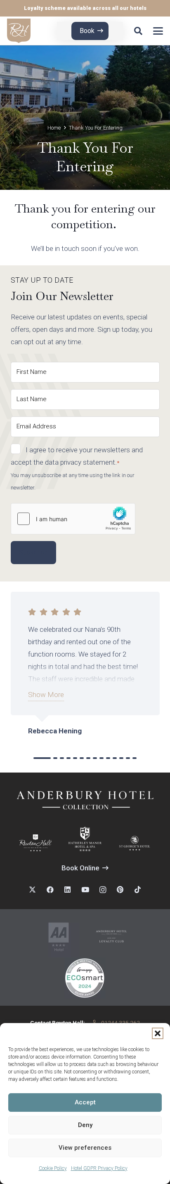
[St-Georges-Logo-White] (134, 843)
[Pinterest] (120, 890)
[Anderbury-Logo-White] (85, 799)
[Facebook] (50, 890)
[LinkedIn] (67, 890)
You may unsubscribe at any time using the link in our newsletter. (73, 481)
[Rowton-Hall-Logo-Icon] (19, 31)
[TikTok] (137, 890)
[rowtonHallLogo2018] (35, 842)
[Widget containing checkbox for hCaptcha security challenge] (73, 518)
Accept (85, 1102)
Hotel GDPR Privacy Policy (99, 1168)
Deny (85, 1125)
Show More (46, 694)
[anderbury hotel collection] (111, 936)
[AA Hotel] (58, 936)
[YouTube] (85, 890)
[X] (32, 890)
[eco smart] (85, 978)
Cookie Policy (53, 1168)
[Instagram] (102, 890)
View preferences (85, 1147)
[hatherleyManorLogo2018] (85, 839)
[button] (157, 1033)
